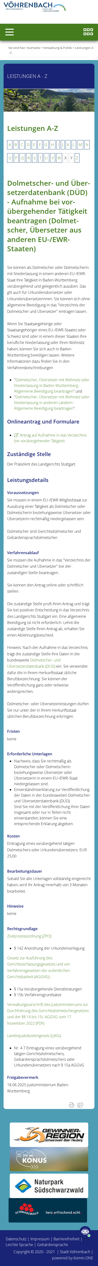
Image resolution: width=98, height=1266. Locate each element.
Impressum (39, 1239)
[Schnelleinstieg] (88, 32)
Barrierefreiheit (66, 1239)
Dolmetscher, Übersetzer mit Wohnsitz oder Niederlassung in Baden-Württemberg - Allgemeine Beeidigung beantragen (51, 385)
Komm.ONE (83, 1258)
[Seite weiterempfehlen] (81, 1104)
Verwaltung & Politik (57, 48)
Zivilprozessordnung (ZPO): (29, 936)
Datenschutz (16, 1239)
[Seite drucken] (72, 1104)
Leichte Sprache (19, 1244)
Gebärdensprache (52, 1244)
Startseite (33, 48)
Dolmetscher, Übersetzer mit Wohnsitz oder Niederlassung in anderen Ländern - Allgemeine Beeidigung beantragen (51, 402)
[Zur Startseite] (35, 7)
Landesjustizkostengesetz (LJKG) (33, 1035)
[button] (9, 32)
